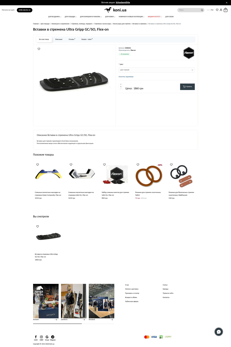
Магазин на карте (8, 10)
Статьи (165, 285)
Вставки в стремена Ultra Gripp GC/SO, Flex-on (46, 255)
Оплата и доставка (131, 289)
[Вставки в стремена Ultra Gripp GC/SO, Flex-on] (74, 85)
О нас (127, 285)
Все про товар (44, 39)
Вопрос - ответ (87, 39)
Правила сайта (168, 293)
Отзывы (72, 39)
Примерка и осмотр (132, 293)
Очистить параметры (126, 77)
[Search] (202, 10)
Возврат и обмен (131, 297)
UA (208, 10)
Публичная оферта (131, 301)
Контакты (166, 297)
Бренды (165, 289)
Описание (58, 39)
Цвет (121, 64)
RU (212, 10)
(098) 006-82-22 (24, 10)
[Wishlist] (39, 49)
